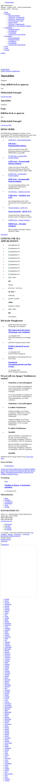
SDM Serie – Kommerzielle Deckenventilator (18, 180)
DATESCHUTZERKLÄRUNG (10, 536)
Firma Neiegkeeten (14, 38)
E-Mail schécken (6, 539)
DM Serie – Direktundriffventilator (17, 145)
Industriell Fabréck (14, 29)
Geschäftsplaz (12, 31)
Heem (6, 12)
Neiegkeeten (8, 36)
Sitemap (10, 534)
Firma (6, 48)
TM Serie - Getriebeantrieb (16, 24)
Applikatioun (8, 27)
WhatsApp (4, 541)
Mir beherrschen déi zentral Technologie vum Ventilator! (19, 331)
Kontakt (7, 50)
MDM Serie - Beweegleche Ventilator (19, 26)
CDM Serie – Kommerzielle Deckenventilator (19, 162)
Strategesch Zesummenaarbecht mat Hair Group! (19, 364)
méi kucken (4, 234)
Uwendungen (9, 502)
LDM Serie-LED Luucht (15, 21)
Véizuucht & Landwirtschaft (16, 34)
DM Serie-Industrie (14, 15)
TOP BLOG (17, 534)
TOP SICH (26, 534)
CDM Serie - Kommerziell (16, 17)
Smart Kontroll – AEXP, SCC (20, 211)
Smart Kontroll (12, 22)
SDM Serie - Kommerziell (16, 19)
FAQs (6, 46)
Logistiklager (12, 33)
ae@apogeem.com (6, 521)
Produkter (7, 14)
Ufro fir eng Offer (6, 96)
